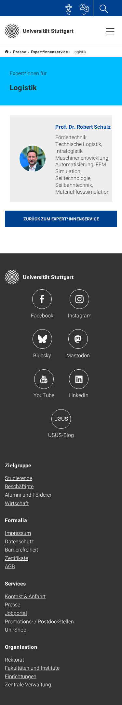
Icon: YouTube (44, 379)
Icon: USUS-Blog (61, 419)
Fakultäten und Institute (32, 667)
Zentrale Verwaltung (28, 684)
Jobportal (16, 612)
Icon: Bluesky (42, 339)
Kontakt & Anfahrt (25, 596)
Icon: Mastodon (78, 339)
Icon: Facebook (42, 299)
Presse (19, 51)
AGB (10, 566)
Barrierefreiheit (21, 549)
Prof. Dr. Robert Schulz (83, 126)
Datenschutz (19, 541)
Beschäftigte (19, 486)
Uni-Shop (15, 629)
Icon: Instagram (79, 299)
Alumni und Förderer (28, 494)
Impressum (18, 532)
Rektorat (14, 659)
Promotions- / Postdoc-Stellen (39, 621)
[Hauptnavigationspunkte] (110, 31)
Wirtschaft (17, 503)
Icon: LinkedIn (78, 379)
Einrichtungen (20, 676)
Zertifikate (16, 557)
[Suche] (103, 8)
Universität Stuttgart (6, 51)
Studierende (18, 477)
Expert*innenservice (49, 51)
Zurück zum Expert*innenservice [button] (61, 219)
